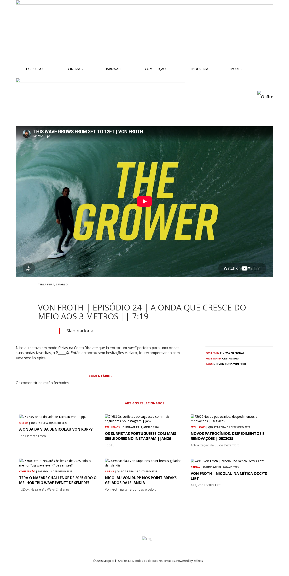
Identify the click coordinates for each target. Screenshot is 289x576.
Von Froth (241, 364)
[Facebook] (39, 292)
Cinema (74, 69)
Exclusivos (35, 69)
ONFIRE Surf (230, 358)
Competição (155, 69)
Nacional (237, 353)
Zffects (198, 561)
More (235, 69)
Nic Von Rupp (222, 364)
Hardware (113, 69)
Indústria (199, 69)
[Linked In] (61, 292)
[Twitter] (50, 292)
